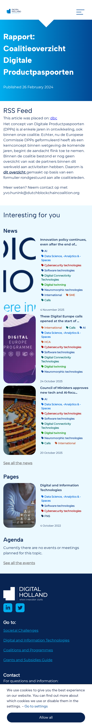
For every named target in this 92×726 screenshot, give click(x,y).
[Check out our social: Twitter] (20, 607)
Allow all (46, 717)
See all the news (17, 463)
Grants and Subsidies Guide (27, 660)
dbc (53, 118)
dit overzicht (15, 172)
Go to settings (36, 706)
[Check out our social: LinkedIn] (7, 607)
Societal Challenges (20, 630)
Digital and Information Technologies (36, 640)
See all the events (19, 563)
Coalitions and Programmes (28, 650)
